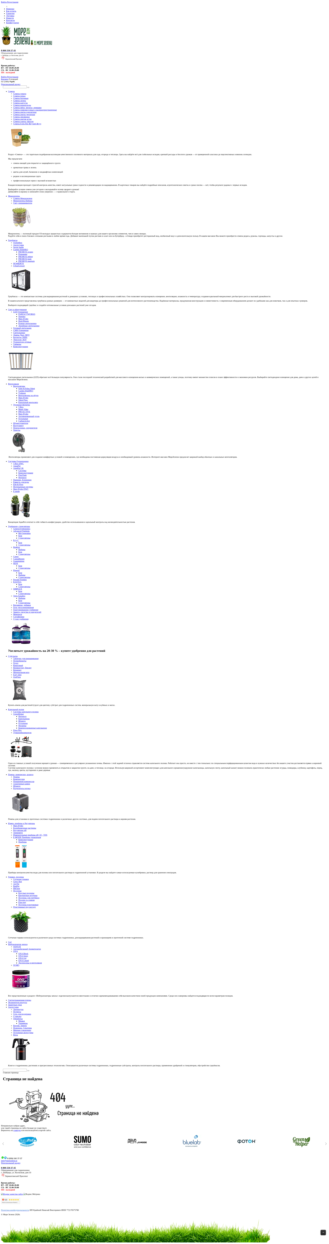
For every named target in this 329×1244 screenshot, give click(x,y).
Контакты (10, 20)
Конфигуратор (12, 23)
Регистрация (12, 2)
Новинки (10, 9)
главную (17, 1130)
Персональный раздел (10, 84)
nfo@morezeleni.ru (9, 1161)
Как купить (11, 11)
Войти (4, 2)
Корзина (4, 79)
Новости (10, 18)
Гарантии (10, 13)
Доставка (10, 16)
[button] (3, 1144)
